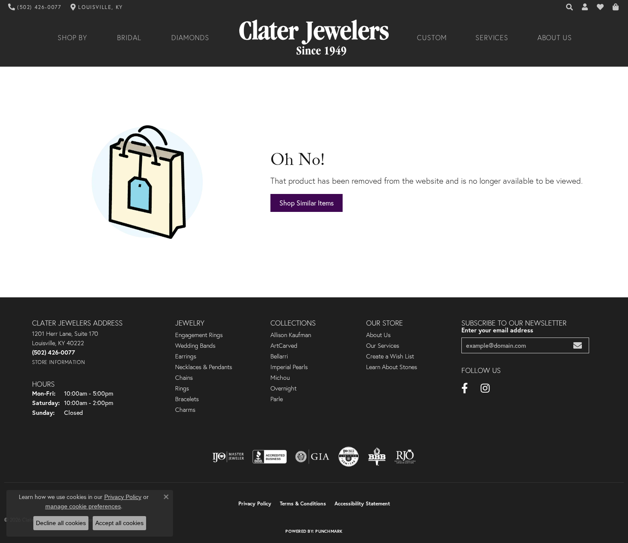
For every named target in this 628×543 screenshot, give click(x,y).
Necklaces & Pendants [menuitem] (203, 367)
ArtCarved (283, 345)
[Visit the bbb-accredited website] (269, 456)
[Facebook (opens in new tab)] (464, 388)
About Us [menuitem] (378, 335)
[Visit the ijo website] (228, 456)
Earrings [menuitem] (185, 356)
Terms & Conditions (303, 503)
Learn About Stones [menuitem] (391, 367)
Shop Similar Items (306, 202)
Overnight (283, 388)
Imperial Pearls (289, 367)
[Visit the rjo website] (405, 456)
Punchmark (328, 531)
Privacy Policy (254, 503)
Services (492, 37)
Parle (276, 399)
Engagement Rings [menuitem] (199, 335)
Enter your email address (497, 330)
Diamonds (190, 37)
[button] (569, 7)
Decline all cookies (61, 523)
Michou (280, 378)
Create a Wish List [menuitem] (390, 356)
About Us (554, 37)
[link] (35, 7)
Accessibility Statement (362, 503)
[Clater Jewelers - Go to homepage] (314, 38)
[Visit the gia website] (312, 456)
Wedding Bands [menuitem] (195, 345)
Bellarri (279, 356)
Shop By (72, 37)
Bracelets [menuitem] (187, 399)
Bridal (129, 37)
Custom (432, 37)
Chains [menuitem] (184, 378)
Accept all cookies (119, 523)
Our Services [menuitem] (382, 345)
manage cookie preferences (83, 506)
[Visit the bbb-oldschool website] (377, 456)
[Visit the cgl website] (348, 456)
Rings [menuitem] (182, 388)
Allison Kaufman (290, 335)
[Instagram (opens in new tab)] (485, 388)
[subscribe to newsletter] (577, 345)
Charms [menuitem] (185, 410)
